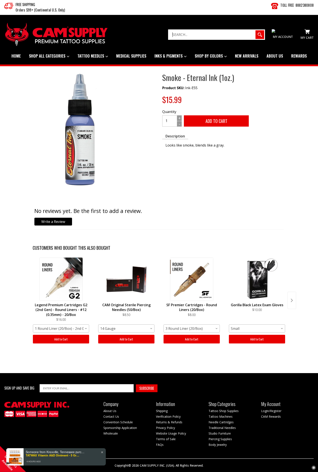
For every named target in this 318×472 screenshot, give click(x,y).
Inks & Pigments (169, 56)
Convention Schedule (118, 422)
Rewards (299, 56)
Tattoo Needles (91, 56)
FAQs (160, 445)
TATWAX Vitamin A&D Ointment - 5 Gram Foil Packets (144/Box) (53, 455)
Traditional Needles (222, 428)
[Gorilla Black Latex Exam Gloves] (257, 279)
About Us (275, 56)
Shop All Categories (47, 56)
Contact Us (111, 416)
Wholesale (110, 433)
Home (16, 56)
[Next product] (291, 300)
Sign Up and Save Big (19, 388)
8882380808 (305, 5)
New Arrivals (246, 56)
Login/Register (271, 411)
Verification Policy (168, 416)
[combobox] (61, 328)
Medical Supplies (131, 56)
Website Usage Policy (171, 433)
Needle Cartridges (221, 422)
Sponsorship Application (120, 428)
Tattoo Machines (221, 416)
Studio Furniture (220, 433)
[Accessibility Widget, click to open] (314, 468)
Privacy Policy (165, 428)
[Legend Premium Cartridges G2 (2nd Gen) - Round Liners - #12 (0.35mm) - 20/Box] (61, 279)
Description (175, 136)
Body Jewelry (218, 445)
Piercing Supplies (220, 439)
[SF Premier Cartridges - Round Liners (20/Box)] (192, 279)
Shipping (162, 411)
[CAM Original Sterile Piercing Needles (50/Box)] (126, 279)
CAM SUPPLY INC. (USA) (157, 465)
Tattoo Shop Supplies (224, 411)
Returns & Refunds (169, 422)
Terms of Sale (166, 439)
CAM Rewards (271, 416)
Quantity (169, 111)
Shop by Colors (209, 56)
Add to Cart (61, 339)
